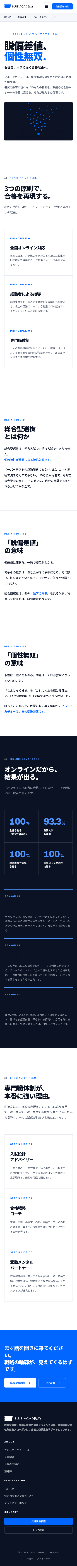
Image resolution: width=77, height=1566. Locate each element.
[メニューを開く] (47, 6)
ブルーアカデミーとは (16, 1450)
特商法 (30, 1558)
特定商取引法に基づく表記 (19, 1496)
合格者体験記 (11, 1464)
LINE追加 (49, 1383)
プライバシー (43, 1558)
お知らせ (9, 1489)
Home (7, 17)
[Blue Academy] (18, 6)
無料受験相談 (62, 6)
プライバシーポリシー (16, 1503)
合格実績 (9, 1457)
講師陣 (8, 1471)
